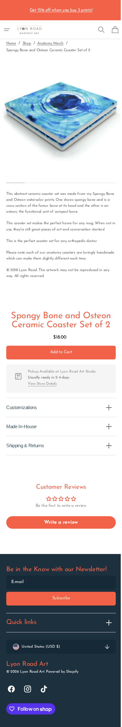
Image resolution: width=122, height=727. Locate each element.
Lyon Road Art (32, 678)
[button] (7, 30)
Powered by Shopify (62, 678)
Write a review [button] (58, 528)
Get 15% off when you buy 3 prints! (61, 10)
